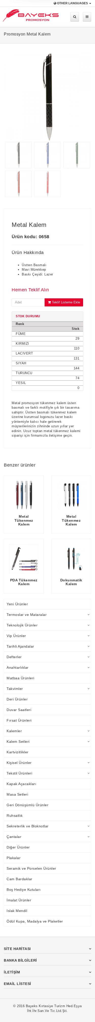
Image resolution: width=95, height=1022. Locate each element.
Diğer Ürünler (18, 847)
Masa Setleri (17, 794)
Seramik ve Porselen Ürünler (31, 868)
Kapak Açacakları (21, 784)
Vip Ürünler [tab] (16, 636)
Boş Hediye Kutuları (24, 890)
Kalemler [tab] (14, 731)
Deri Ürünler (17, 699)
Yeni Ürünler (17, 604)
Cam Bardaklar (19, 879)
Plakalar (14, 858)
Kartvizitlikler (18, 752)
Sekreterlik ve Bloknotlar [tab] (28, 826)
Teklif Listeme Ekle (65, 302)
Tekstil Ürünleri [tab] (19, 773)
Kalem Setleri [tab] (18, 741)
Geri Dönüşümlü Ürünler (27, 805)
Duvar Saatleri (19, 710)
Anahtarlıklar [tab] (18, 667)
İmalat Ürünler (19, 900)
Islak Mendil (17, 911)
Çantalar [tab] (14, 837)
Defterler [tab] (14, 657)
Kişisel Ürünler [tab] (19, 763)
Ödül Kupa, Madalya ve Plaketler (35, 921)
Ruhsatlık (15, 816)
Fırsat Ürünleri (19, 720)
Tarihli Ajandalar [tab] (20, 646)
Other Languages (72, 3)
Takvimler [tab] (15, 689)
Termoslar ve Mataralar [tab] (27, 615)
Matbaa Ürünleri (20, 678)
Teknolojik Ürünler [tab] (22, 625)
